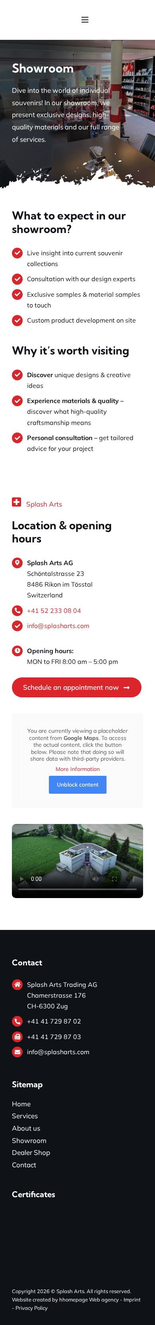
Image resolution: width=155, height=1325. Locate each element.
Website (21, 1299)
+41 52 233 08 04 (54, 611)
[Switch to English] (104, 20)
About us (26, 1128)
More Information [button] (78, 769)
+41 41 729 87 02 (54, 1021)
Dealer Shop (31, 1152)
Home (21, 1104)
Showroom (29, 1140)
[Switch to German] (135, 20)
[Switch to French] (120, 20)
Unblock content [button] (78, 784)
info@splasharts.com (58, 626)
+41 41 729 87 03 (54, 1037)
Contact (24, 1165)
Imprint (132, 1299)
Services (25, 1116)
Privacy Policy (31, 1308)
